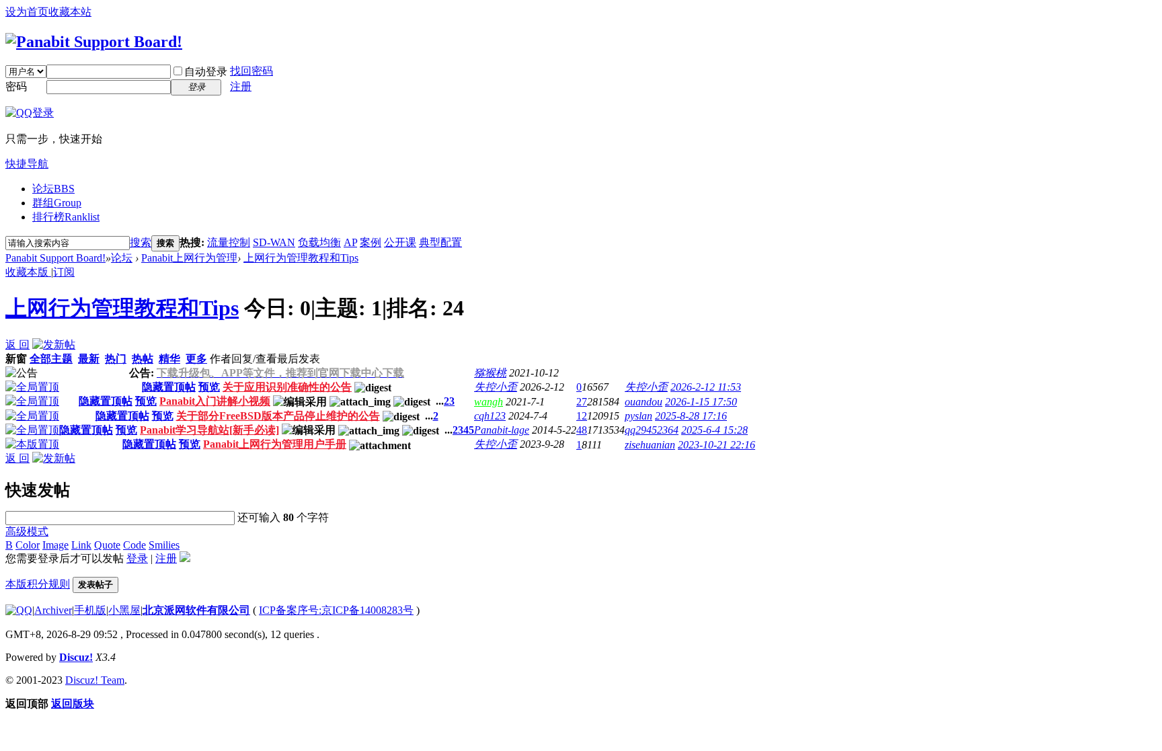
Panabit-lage (501, 430)
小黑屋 (124, 610)
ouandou (643, 401)
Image (55, 545)
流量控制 (228, 242)
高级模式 (26, 531)
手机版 (90, 610)
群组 (56, 202)
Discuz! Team (94, 680)
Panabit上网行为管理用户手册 (274, 444)
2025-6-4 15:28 (714, 430)
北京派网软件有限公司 (196, 610)
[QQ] (18, 610)
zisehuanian (650, 444)
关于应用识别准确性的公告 (287, 387)
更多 (196, 358)
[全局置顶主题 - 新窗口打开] (32, 387)
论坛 (53, 188)
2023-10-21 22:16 (716, 444)
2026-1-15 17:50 (701, 401)
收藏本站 (69, 11)
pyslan (638, 416)
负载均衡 (319, 242)
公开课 (400, 242)
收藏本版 (28, 272)
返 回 (17, 344)
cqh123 (490, 416)
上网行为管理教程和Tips (300, 258)
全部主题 (51, 358)
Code (134, 545)
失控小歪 (495, 387)
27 (581, 401)
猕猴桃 (490, 373)
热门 (115, 358)
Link (81, 545)
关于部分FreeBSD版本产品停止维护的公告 (278, 416)
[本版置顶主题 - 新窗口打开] (32, 444)
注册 (240, 86)
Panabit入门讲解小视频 (214, 401)
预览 (209, 387)
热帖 (142, 358)
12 (581, 416)
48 (581, 430)
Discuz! (76, 657)
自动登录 (205, 71)
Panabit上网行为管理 (189, 258)
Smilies (164, 545)
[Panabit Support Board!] (93, 41)
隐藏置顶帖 (169, 387)
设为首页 (26, 11)
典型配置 (440, 242)
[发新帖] (53, 344)
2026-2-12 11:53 (705, 387)
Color (27, 545)
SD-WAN (274, 242)
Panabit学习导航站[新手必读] (209, 430)
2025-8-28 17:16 (691, 416)
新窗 (16, 358)
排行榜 (66, 217)
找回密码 (251, 71)
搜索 (140, 242)
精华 (169, 358)
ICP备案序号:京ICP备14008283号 (336, 610)
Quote (107, 545)
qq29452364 (652, 430)
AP (350, 242)
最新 (89, 358)
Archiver (53, 610)
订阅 (64, 272)
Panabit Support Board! (55, 258)
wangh (488, 401)
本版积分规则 (37, 584)
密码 (16, 86)
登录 (137, 558)
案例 (370, 242)
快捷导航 (26, 163)
